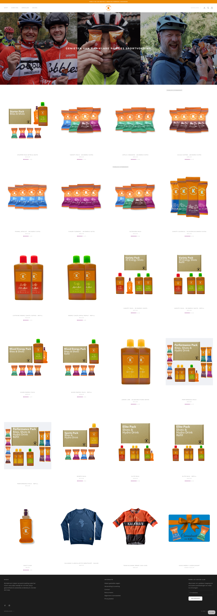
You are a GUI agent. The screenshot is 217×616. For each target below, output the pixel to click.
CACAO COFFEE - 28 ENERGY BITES (189, 155)
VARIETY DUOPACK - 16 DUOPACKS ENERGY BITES (189, 231)
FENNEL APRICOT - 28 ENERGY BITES (27, 231)
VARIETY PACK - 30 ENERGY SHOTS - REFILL (189, 308)
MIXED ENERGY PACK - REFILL (81, 392)
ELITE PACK (135, 476)
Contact (107, 589)
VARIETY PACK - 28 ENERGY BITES (81, 155)
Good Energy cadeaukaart (189, 565)
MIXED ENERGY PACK (27, 392)
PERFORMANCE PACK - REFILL (27, 483)
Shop (6, 7)
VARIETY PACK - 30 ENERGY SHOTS (135, 308)
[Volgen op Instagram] (9, 605)
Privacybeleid (109, 599)
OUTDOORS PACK (135, 231)
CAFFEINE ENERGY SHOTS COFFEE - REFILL (28, 315)
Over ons (14, 7)
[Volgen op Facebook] (5, 605)
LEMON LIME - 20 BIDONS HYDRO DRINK (135, 399)
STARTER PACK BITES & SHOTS (27, 155)
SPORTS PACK (81, 476)
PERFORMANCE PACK (189, 399)
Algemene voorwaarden (112, 595)
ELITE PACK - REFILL (189, 476)
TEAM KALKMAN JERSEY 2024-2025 (135, 565)
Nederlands (195, 7)
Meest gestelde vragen (112, 583)
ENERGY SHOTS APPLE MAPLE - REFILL (81, 315)
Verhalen (25, 7)
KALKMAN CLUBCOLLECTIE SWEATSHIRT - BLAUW (81, 563)
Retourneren (108, 592)
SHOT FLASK (27, 565)
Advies (34, 7)
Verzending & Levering (112, 586)
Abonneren (195, 598)
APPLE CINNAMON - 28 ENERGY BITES (135, 155)
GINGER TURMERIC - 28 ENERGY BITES (81, 231)
